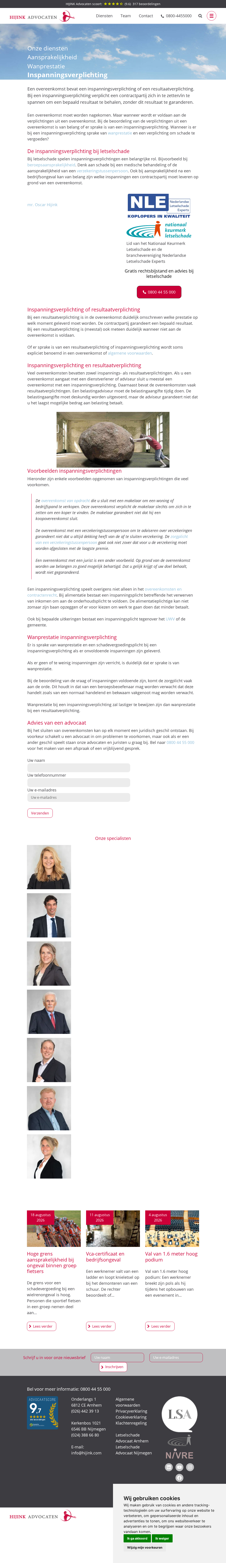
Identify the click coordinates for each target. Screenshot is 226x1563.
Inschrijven (114, 1366)
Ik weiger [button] (162, 1538)
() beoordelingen (113, 4)
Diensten (104, 15)
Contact (146, 15)
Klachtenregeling (131, 1423)
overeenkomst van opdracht (65, 500)
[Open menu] (211, 16)
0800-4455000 (179, 15)
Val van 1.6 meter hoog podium (171, 1257)
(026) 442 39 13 (85, 1411)
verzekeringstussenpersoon (102, 170)
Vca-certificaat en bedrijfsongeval (105, 1257)
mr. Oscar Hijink (42, 204)
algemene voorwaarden (130, 353)
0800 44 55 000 (180, 742)
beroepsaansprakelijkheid (51, 164)
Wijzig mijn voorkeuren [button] (144, 1547)
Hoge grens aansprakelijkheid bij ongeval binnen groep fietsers (51, 1262)
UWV (171, 619)
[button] (159, 292)
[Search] (200, 16)
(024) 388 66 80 (85, 1435)
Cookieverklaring (131, 1417)
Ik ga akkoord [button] (137, 1538)
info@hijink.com (86, 1452)
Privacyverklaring (131, 1411)
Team (126, 15)
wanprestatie (120, 133)
